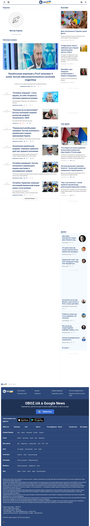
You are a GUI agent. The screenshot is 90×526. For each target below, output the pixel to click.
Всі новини (83, 427)
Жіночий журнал (41, 471)
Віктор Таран (65, 266)
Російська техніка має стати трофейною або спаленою (69, 316)
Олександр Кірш (66, 332)
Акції (35, 449)
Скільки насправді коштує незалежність (71, 339)
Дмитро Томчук (66, 342)
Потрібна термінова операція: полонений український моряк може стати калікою (26, 185)
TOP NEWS (65, 124)
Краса (29, 471)
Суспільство (15, 123)
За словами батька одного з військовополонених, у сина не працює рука (25, 191)
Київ (18, 432)
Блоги (60, 427)
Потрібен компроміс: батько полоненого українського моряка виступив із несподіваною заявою (25, 167)
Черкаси (41, 432)
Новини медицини (22, 465)
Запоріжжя (29, 432)
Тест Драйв (20, 449)
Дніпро (35, 432)
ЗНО (43, 443)
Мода (33, 471)
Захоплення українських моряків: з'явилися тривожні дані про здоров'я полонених (25, 148)
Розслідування (52, 427)
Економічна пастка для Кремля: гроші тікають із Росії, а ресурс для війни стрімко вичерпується (70, 302)
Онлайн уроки (32, 443)
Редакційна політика (57, 393)
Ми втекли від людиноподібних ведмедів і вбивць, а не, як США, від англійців (70, 328)
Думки (63, 232)
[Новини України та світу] (4, 384)
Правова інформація (57, 390)
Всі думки (65, 348)
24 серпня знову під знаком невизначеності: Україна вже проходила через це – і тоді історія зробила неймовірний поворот (70, 250)
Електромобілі (29, 449)
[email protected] (23, 513)
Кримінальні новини (25, 86)
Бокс (36, 438)
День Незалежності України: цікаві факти (74, 32)
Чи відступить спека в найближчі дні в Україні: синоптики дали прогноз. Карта (70, 49)
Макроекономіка (33, 460)
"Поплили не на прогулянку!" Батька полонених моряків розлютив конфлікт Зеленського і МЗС (25, 114)
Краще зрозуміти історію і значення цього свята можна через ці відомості (73, 37)
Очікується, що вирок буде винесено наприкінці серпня (30, 84)
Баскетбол (25, 438)
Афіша (19, 471)
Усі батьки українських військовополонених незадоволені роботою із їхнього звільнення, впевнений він (34, 174)
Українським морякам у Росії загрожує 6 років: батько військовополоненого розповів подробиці (30, 76)
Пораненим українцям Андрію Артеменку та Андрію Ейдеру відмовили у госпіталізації (25, 155)
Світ (26, 427)
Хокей (31, 438)
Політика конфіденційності (76, 390)
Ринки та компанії (22, 460)
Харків (23, 432)
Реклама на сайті (22, 393)
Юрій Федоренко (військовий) (69, 306)
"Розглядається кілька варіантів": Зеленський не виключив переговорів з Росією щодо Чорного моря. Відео (73, 150)
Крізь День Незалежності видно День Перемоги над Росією (69, 238)
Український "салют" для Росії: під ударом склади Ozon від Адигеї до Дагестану (70, 262)
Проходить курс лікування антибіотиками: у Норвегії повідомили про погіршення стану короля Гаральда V (69, 72)
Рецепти (19, 454)
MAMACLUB (32, 465)
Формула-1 (42, 438)
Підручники (24, 443)
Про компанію (21, 390)
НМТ (47, 443)
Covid (38, 465)
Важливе (64, 8)
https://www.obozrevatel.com (60, 479)
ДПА (39, 443)
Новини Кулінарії (32, 454)
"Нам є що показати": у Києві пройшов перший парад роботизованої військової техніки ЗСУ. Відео (73, 185)
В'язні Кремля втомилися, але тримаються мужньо (24, 101)
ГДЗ (18, 443)
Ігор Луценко (65, 242)
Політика (17, 427)
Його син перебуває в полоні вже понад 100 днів (26, 139)
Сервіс (40, 449)
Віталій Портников (66, 254)
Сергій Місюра (65, 320)
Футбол (19, 438)
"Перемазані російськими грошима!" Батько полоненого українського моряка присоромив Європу (25, 132)
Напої (24, 454)
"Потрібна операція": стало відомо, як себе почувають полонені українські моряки (24, 95)
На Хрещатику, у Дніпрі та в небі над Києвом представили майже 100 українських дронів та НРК (73, 191)
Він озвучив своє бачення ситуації (22, 121)
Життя (38, 427)
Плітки (24, 471)
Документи (38, 393)
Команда (37, 390)
